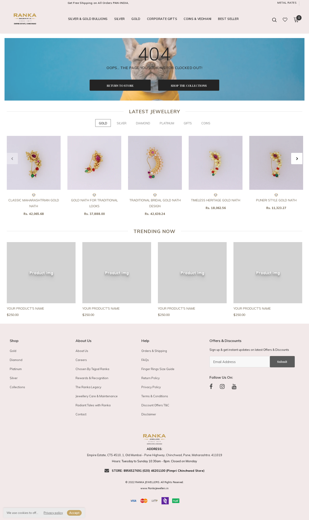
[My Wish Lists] (285, 19)
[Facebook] (211, 386)
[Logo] (25, 19)
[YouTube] (234, 386)
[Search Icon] (274, 19)
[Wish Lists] (34, 195)
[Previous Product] (12, 158)
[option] (33, 177)
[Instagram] (222, 386)
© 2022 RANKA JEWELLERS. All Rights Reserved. (154, 482)
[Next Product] (296, 158)
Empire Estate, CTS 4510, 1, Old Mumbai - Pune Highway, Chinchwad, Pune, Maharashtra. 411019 (154, 455)
